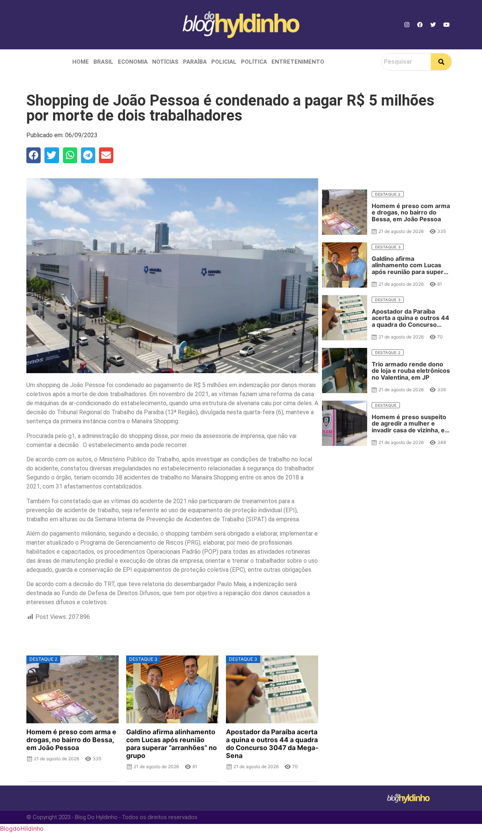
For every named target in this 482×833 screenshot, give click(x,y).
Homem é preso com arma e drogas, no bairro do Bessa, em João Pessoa (71, 740)
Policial (223, 61)
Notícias (165, 61)
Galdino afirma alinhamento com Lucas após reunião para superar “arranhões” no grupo (171, 744)
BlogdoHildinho (22, 828)
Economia (133, 61)
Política (254, 61)
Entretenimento (298, 61)
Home (80, 61)
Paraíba (195, 61)
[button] (33, 155)
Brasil (103, 61)
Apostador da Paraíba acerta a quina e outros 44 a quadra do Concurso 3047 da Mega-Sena (272, 744)
